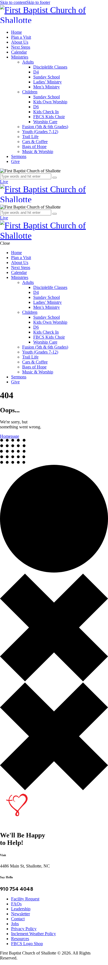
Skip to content (13, 2)
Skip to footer (38, 2)
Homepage (9, 436)
